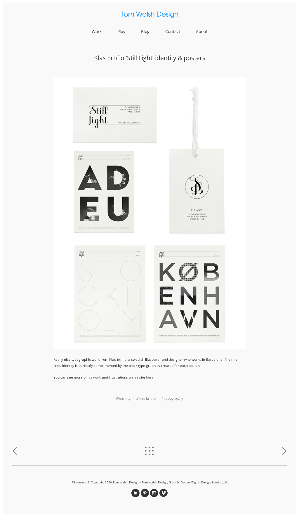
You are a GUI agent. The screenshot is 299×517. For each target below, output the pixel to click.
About (202, 31)
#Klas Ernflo (146, 398)
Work (97, 31)
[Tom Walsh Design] (149, 15)
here (150, 377)
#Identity (123, 398)
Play (121, 31)
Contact (172, 31)
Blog (145, 31)
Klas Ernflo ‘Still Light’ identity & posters (149, 58)
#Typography (172, 398)
